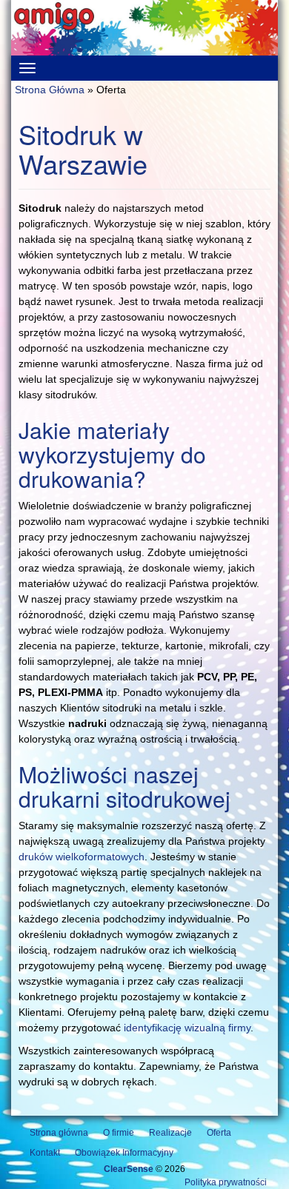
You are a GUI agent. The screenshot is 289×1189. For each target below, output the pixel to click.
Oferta (219, 1133)
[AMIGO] (144, 28)
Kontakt (45, 1153)
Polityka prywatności (226, 1182)
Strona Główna (49, 90)
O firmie (118, 1133)
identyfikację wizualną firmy (187, 1028)
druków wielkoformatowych (81, 857)
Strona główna (59, 1133)
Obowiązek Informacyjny (124, 1153)
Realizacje (170, 1133)
